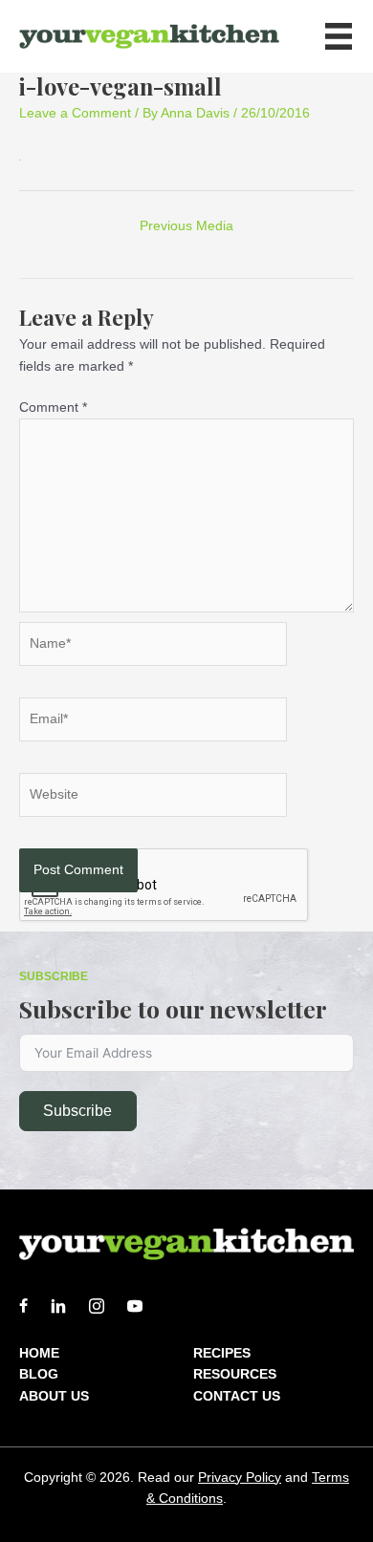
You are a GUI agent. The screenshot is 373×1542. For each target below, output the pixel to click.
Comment (53, 407)
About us (54, 1395)
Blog (38, 1373)
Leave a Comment (75, 113)
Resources (234, 1373)
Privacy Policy (239, 1477)
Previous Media (186, 226)
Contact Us (236, 1395)
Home (39, 1352)
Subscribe (77, 1111)
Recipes (222, 1352)
